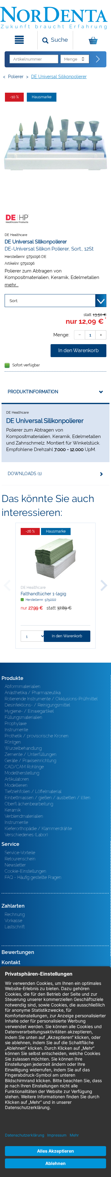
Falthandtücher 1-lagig (43, 593)
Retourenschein (20, 858)
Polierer (15, 76)
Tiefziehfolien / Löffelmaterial (33, 791)
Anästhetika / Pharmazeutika (32, 692)
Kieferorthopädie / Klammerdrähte (38, 828)
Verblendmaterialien (24, 816)
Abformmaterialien (22, 686)
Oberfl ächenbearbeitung (29, 803)
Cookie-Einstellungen (25, 871)
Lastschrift (15, 926)
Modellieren (16, 785)
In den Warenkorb (78, 350)
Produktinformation (33, 391)
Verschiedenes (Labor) (26, 834)
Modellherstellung (22, 772)
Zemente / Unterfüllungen (30, 754)
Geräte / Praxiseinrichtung (30, 760)
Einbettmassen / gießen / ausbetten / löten (47, 797)
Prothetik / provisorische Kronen (36, 735)
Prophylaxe (16, 723)
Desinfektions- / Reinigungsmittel (37, 704)
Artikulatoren (17, 779)
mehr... (11, 284)
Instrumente (16, 729)
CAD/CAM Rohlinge (24, 766)
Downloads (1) (25, 473)
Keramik (13, 810)
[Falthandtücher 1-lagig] (55, 558)
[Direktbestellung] (98, 59)
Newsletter (15, 865)
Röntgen (13, 742)
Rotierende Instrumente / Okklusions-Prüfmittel (51, 698)
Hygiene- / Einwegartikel (29, 711)
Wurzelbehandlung (23, 748)
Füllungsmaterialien (23, 717)
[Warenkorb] (91, 40)
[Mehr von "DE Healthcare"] (17, 218)
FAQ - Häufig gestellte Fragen (33, 877)
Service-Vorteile (20, 852)
